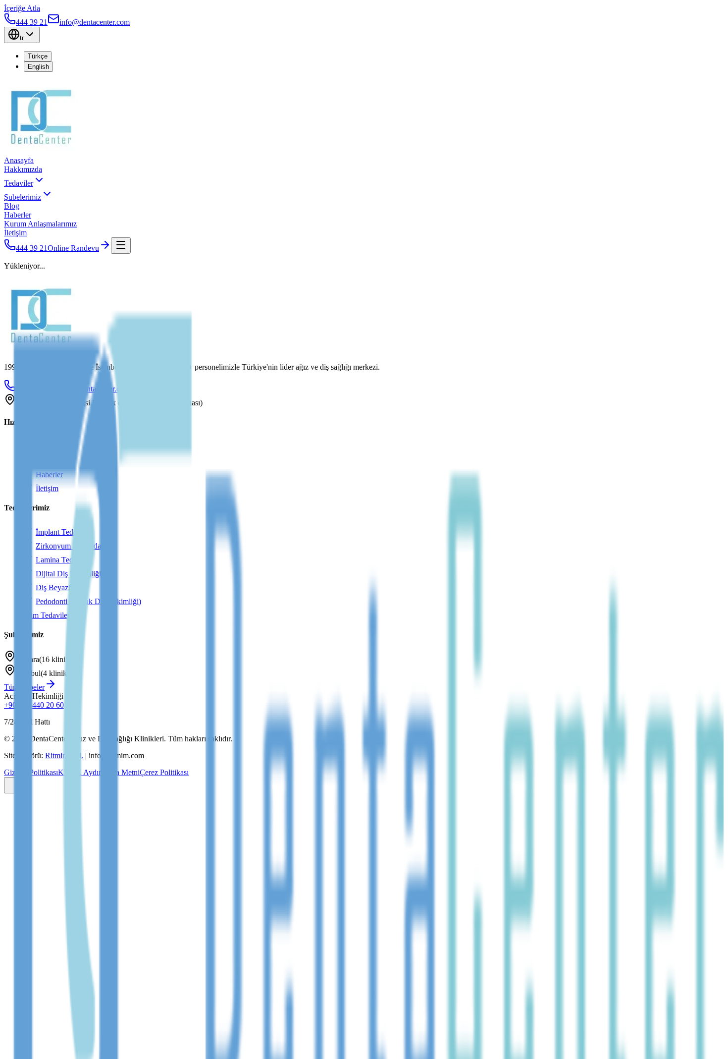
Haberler (17, 215)
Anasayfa (19, 160)
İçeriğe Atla (22, 8)
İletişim (15, 232)
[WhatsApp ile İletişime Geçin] (14, 785)
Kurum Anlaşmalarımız (40, 224)
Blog (11, 206)
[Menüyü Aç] (121, 245)
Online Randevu (73, 248)
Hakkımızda (23, 169)
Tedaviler (18, 183)
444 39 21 (32, 248)
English (38, 66)
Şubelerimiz (22, 197)
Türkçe (38, 56)
